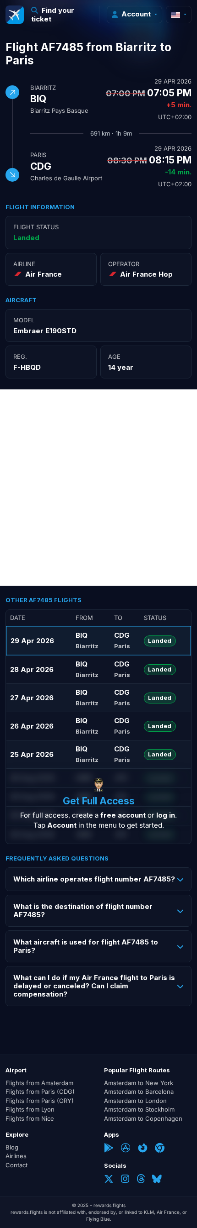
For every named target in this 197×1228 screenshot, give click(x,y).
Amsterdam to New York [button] (138, 1082)
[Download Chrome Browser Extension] (159, 1149)
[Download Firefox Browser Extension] (143, 1149)
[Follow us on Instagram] (125, 1180)
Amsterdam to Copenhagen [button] (143, 1118)
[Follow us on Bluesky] (157, 1180)
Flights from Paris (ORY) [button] (39, 1100)
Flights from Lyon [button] (30, 1109)
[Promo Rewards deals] (14, 15)
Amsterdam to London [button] (135, 1100)
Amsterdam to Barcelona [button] (139, 1091)
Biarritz (43, 87)
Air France (43, 274)
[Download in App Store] (126, 1149)
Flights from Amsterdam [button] (39, 1082)
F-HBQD (27, 367)
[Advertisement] (98, 487)
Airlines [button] (16, 1156)
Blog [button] (11, 1147)
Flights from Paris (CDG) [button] (40, 1091)
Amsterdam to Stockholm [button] (139, 1109)
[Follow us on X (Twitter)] (109, 1180)
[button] (61, 14)
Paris (38, 154)
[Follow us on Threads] (141, 1180)
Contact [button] (16, 1165)
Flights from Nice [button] (29, 1118)
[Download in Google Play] (109, 1149)
